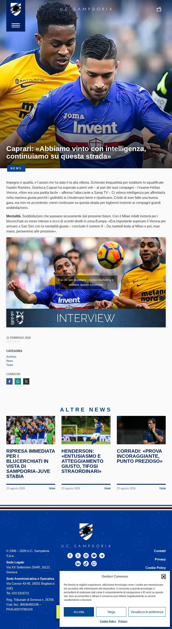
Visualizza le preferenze (147, 612)
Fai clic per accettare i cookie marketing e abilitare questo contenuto (86, 282)
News (9, 360)
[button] (164, 576)
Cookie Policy (108, 621)
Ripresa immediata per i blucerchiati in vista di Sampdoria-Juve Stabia (30, 463)
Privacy (123, 621)
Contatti (160, 551)
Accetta (79, 612)
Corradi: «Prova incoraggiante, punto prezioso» (140, 456)
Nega (111, 612)
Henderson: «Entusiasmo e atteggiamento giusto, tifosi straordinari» (82, 461)
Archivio (11, 356)
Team (9, 364)
